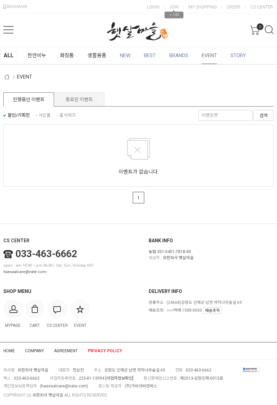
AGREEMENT (66, 350)
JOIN (174, 6)
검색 (269, 29)
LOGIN (153, 6)
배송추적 (212, 310)
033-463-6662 (46, 254)
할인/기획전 (19, 115)
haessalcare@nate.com (24, 272)
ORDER (234, 6)
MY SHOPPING (202, 6)
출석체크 (67, 115)
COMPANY (34, 350)
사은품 (45, 115)
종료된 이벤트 (79, 99)
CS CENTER (261, 6)
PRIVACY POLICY (105, 350)
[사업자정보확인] (119, 378)
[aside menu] (8, 29)
